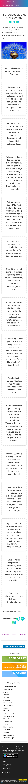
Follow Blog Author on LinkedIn (14, 646)
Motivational (8, 689)
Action (6, 692)
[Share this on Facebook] (10, 22)
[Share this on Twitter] (14, 22)
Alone (6, 708)
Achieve (6, 695)
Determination (9, 703)
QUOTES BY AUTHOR (8, 5)
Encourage (7, 730)
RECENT (18, 5)
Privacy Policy (6, 765)
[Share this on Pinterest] (17, 22)
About (4, 761)
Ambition (7, 697)
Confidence (8, 711)
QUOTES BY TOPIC (11, 1)
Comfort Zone (9, 713)
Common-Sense (9, 727)
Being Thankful (9, 735)
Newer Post (5, 635)
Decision (7, 724)
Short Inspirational (10, 687)
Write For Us (6, 772)
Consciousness (9, 716)
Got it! (23, 779)
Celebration (8, 722)
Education (7, 732)
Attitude (7, 700)
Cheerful (7, 719)
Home (2, 1)
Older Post (23, 635)
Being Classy (8, 705)
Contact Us (6, 769)
